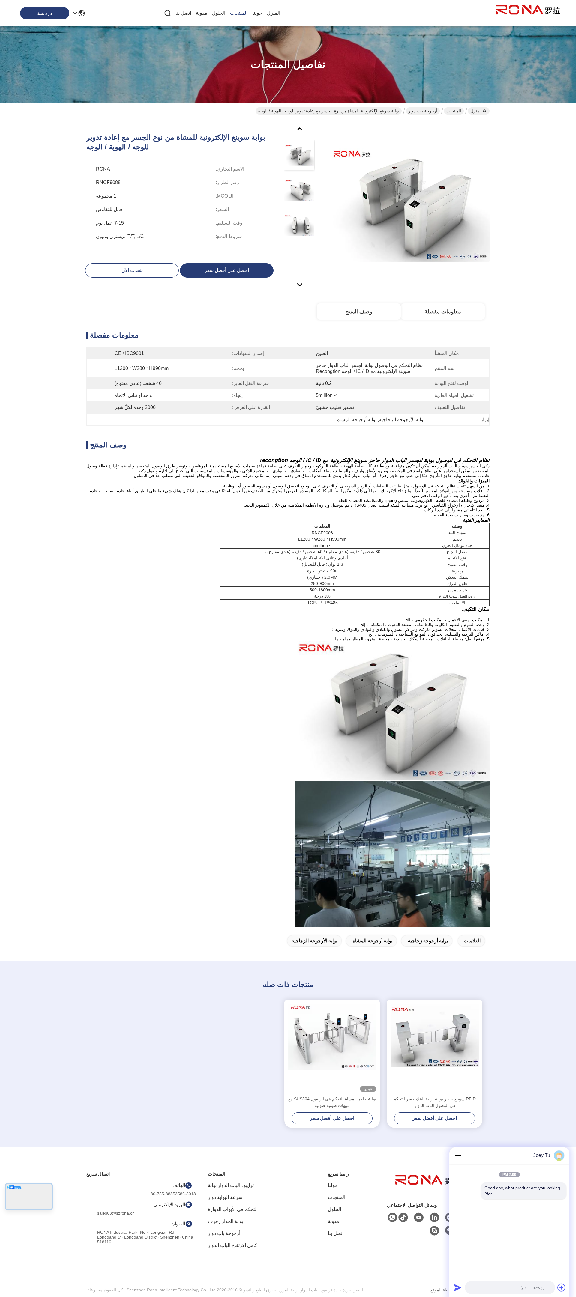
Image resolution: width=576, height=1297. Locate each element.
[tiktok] (403, 1217)
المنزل (273, 13)
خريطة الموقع (442, 1289)
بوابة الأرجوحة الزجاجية (314, 940)
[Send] (458, 1287)
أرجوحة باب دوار (422, 111)
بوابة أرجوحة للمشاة (372, 940)
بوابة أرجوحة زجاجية (428, 940)
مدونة (201, 13)
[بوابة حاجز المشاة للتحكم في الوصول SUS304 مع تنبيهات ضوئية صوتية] (332, 1048)
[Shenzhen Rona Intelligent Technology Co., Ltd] (528, 13)
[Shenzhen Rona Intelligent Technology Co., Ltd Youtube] (418, 1217)
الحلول (218, 13)
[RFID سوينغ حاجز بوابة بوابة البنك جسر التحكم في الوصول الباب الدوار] (435, 1048)
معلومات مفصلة (442, 312)
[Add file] (561, 1287)
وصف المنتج (358, 312)
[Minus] (457, 1155)
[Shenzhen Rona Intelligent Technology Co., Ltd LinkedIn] (434, 1217)
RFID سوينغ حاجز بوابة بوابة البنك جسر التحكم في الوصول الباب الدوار (435, 1102)
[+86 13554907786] (434, 1230)
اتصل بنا (183, 13)
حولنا (257, 13)
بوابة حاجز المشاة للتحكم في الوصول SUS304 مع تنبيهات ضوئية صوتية (332, 1102)
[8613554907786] (392, 1217)
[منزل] (427, 1187)
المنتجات (239, 13)
